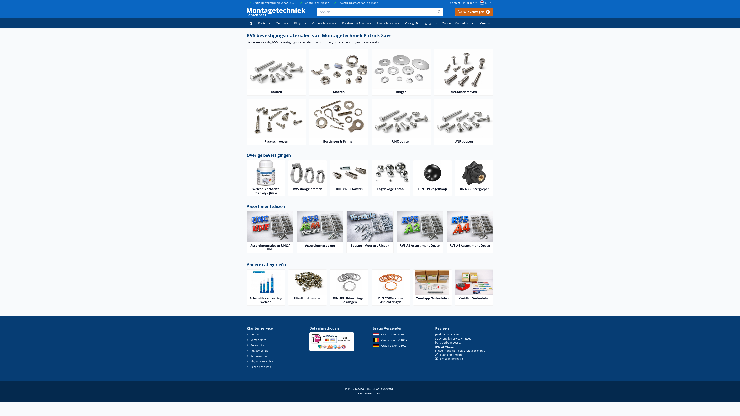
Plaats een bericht (450, 354)
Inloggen (468, 3)
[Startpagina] (251, 23)
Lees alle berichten (451, 359)
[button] (486, 2)
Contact (455, 3)
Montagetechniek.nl (370, 393)
